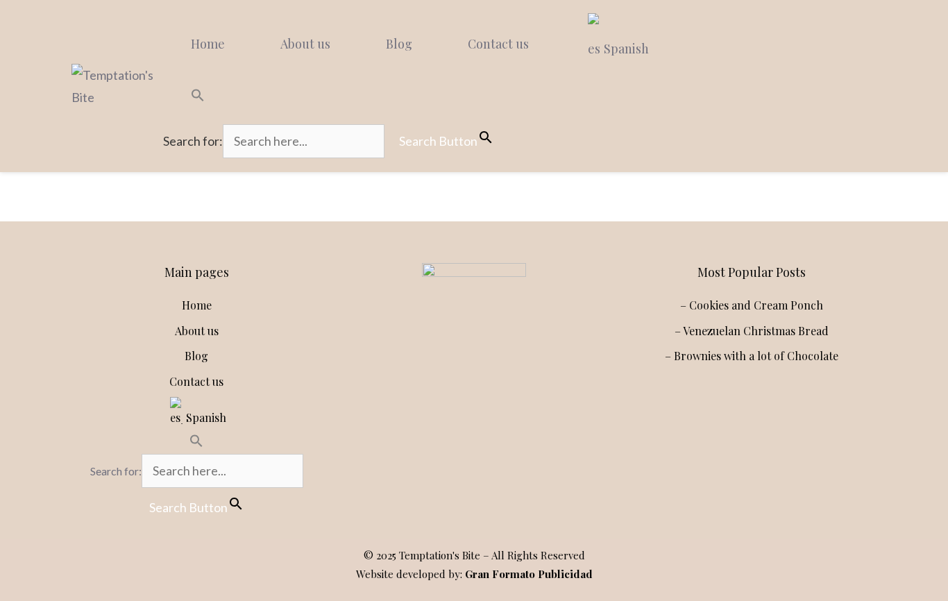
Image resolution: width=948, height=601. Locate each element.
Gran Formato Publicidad (529, 574)
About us (305, 43)
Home (208, 43)
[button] (336, 97)
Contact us (498, 43)
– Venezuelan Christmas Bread (752, 330)
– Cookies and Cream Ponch (751, 305)
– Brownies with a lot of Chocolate (751, 355)
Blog (399, 43)
